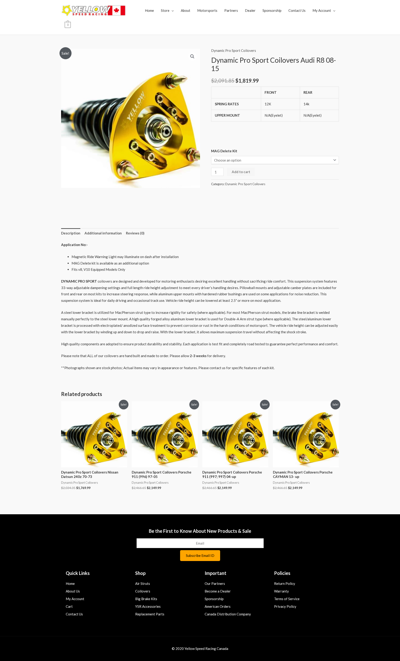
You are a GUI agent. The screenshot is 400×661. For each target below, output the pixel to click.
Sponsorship (271, 10)
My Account (321, 10)
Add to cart (241, 172)
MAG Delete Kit (224, 151)
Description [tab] (70, 233)
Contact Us (297, 10)
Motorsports (207, 10)
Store (165, 10)
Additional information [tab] (103, 233)
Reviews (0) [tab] (135, 233)
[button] (192, 56)
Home (149, 10)
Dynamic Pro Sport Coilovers (233, 50)
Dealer (250, 10)
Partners (231, 10)
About (185, 10)
